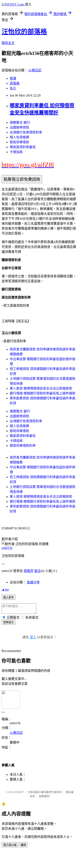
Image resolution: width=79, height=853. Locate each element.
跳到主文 (8, 43)
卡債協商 (16, 152)
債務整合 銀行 (20, 122)
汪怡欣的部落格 (24, 31)
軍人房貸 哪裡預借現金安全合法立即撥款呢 (41, 388)
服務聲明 (44, 796)
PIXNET (19, 792)
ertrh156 (7, 548)
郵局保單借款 (19, 142)
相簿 (13, 78)
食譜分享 (33, 582)
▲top (5, 589)
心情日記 (34, 70)
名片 (13, 88)
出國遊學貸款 (19, 127)
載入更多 (8, 597)
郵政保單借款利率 (23, 445)
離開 (23, 844)
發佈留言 (8, 622)
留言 (37, 571)
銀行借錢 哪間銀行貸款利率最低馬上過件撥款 (42, 393)
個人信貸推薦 (19, 137)
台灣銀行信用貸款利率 (26, 132)
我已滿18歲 (10, 844)
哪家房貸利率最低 (23, 147)
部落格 (14, 83)
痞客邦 (28, 571)
